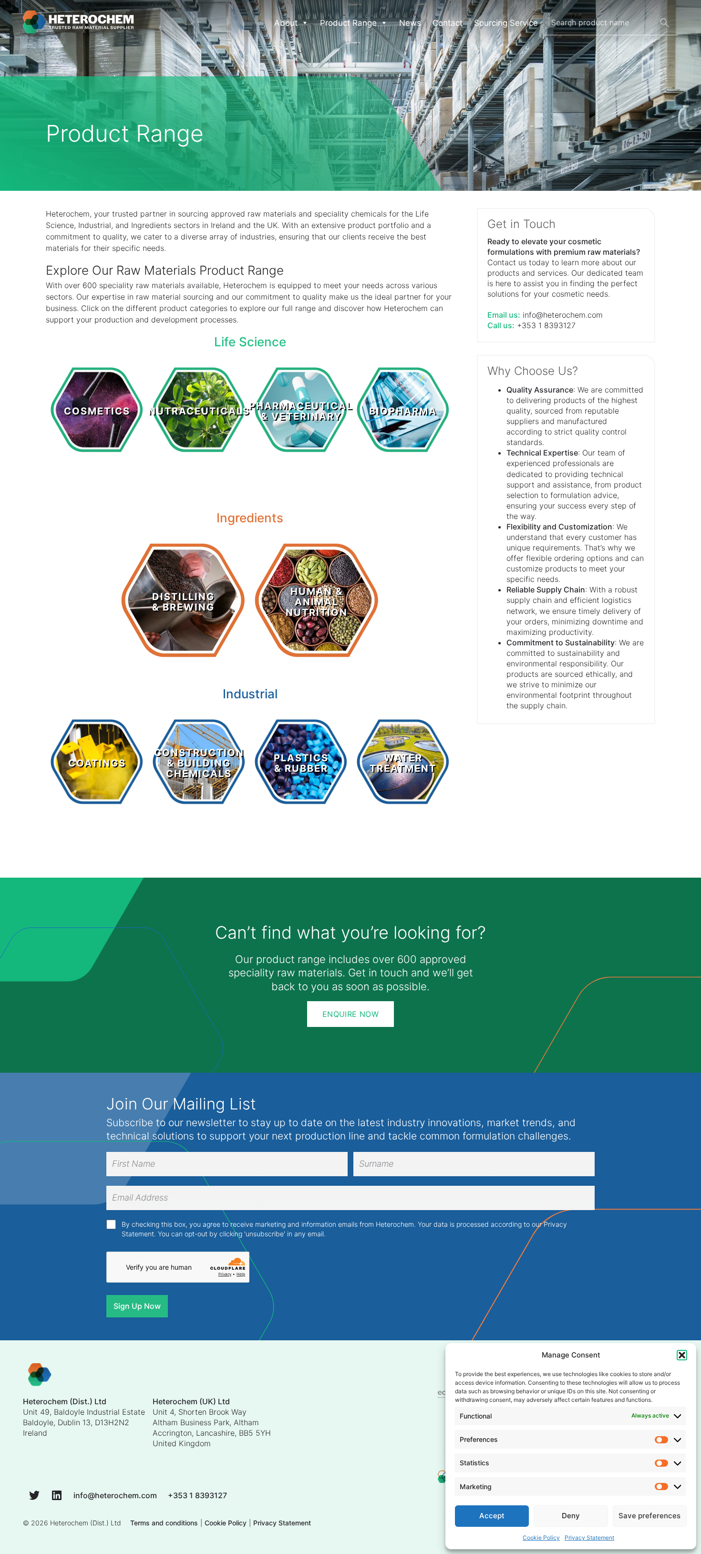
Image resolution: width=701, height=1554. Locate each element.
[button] (682, 1355)
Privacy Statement (589, 1537)
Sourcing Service (506, 23)
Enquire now (350, 1014)
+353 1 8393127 (546, 325)
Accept (492, 1515)
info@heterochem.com (563, 315)
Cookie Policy (541, 1537)
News (410, 23)
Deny (571, 1515)
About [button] (286, 23)
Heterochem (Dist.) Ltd (85, 1523)
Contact (448, 23)
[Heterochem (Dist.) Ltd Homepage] (78, 22)
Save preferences (649, 1515)
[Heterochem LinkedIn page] (56, 1495)
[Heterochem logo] (40, 1375)
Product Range (348, 23)
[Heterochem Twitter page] (34, 1495)
